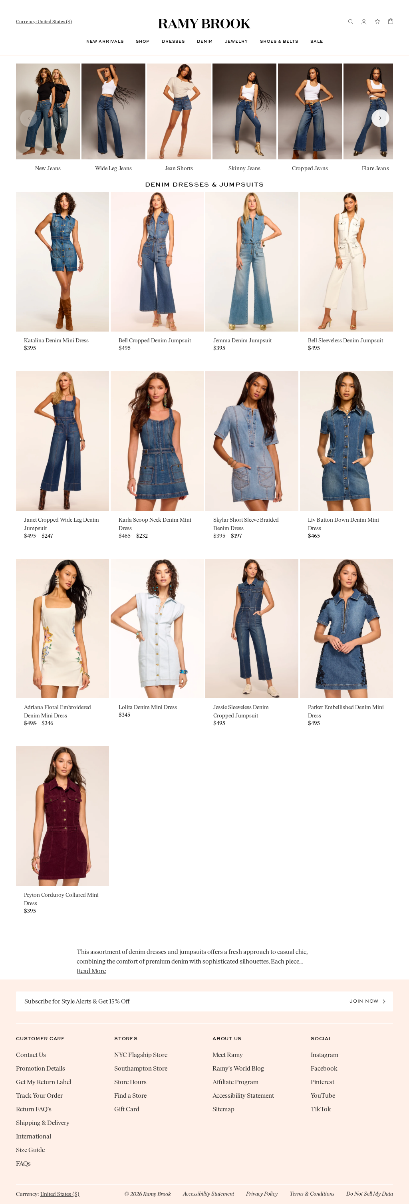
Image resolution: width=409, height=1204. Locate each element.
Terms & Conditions (312, 1193)
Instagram (324, 1055)
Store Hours (130, 1082)
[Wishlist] (377, 22)
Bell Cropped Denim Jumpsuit (155, 340)
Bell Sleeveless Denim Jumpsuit (345, 340)
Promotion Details (40, 1068)
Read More (91, 971)
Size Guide (30, 1150)
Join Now (364, 1001)
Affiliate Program (235, 1082)
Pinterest (322, 1082)
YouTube (323, 1095)
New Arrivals (105, 41)
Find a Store (130, 1095)
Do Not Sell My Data (369, 1193)
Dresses (173, 41)
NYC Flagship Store (140, 1055)
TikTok (321, 1109)
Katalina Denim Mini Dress (56, 340)
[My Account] (364, 21)
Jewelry (236, 41)
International (33, 1136)
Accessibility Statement (243, 1095)
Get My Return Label (43, 1082)
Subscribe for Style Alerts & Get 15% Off (77, 1001)
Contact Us (31, 1055)
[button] (29, 118)
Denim (205, 41)
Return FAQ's (34, 1109)
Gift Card (126, 1109)
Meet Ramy (227, 1055)
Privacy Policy (262, 1193)
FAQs (23, 1163)
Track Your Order (39, 1095)
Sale (316, 41)
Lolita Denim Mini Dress (148, 707)
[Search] (350, 21)
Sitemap (223, 1109)
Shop (143, 41)
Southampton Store (140, 1068)
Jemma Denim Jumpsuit (242, 340)
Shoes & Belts (279, 41)
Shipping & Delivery (42, 1123)
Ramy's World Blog (238, 1068)
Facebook (324, 1068)
